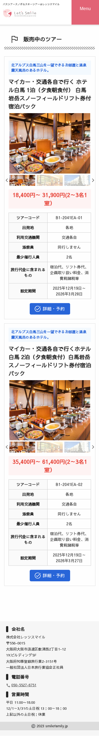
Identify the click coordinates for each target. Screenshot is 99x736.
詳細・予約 (54, 309)
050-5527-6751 (23, 684)
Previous (10, 182)
